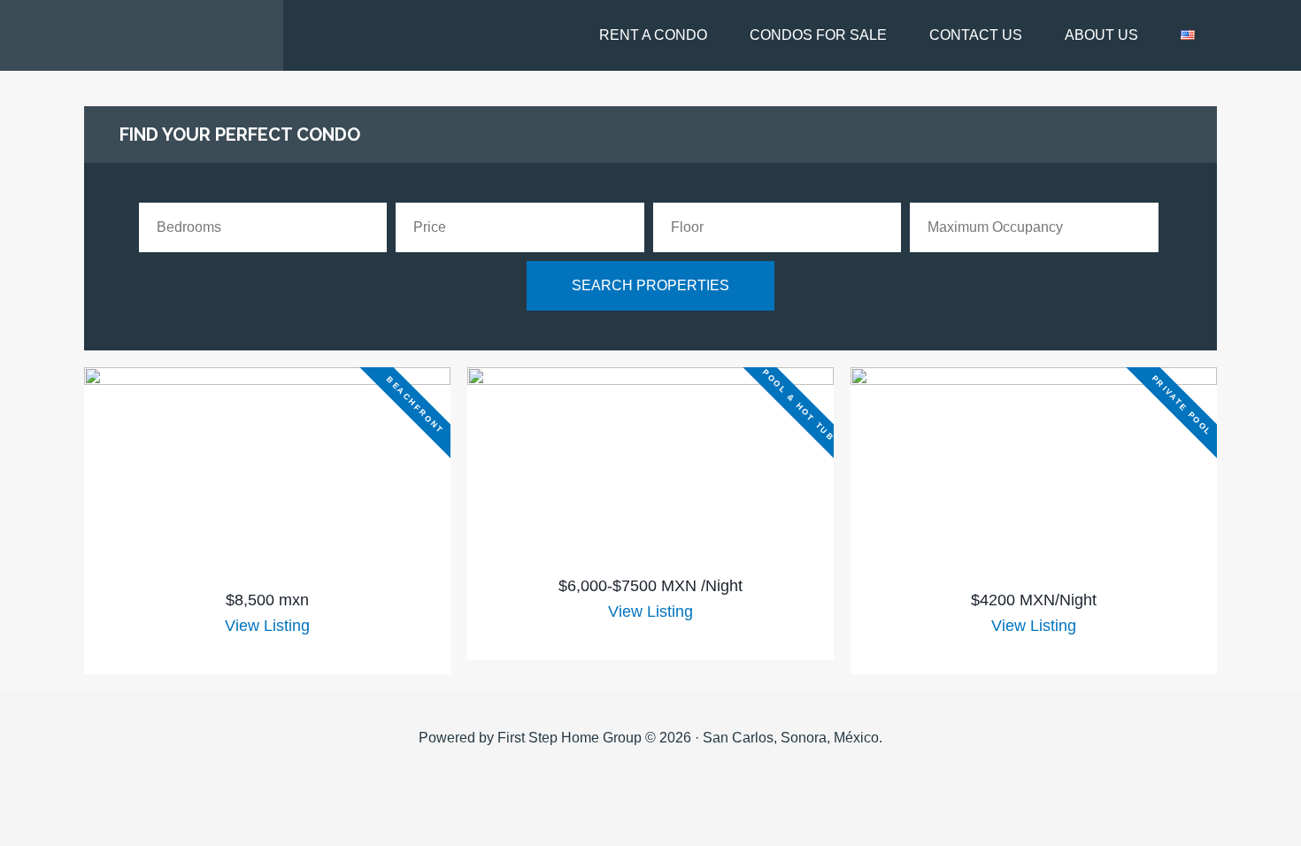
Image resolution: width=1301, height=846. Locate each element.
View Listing (267, 625)
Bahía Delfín (141, 35)
